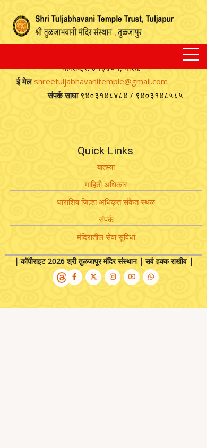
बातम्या (106, 166)
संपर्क (106, 219)
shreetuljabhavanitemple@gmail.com (101, 81)
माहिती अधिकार (106, 184)
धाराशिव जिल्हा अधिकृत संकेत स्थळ (106, 201)
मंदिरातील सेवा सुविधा (106, 236)
